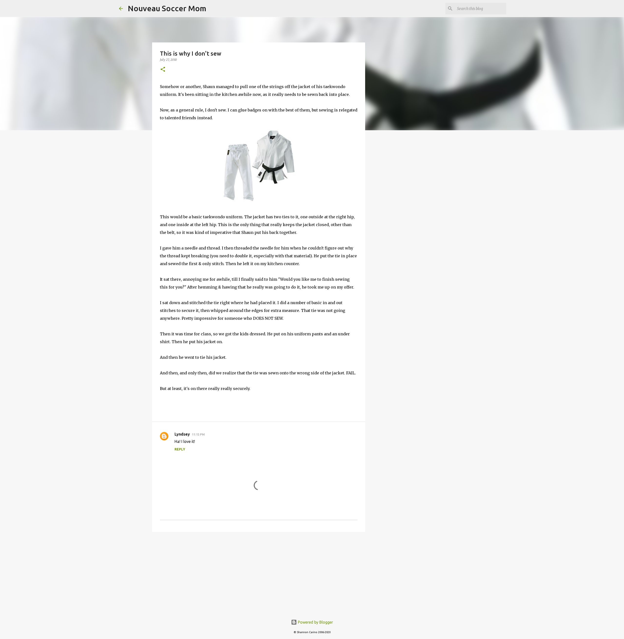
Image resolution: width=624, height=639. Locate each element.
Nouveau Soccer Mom (167, 8)
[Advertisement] (258, 573)
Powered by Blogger (315, 622)
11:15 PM (198, 434)
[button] (163, 69)
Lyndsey (182, 434)
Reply (180, 449)
